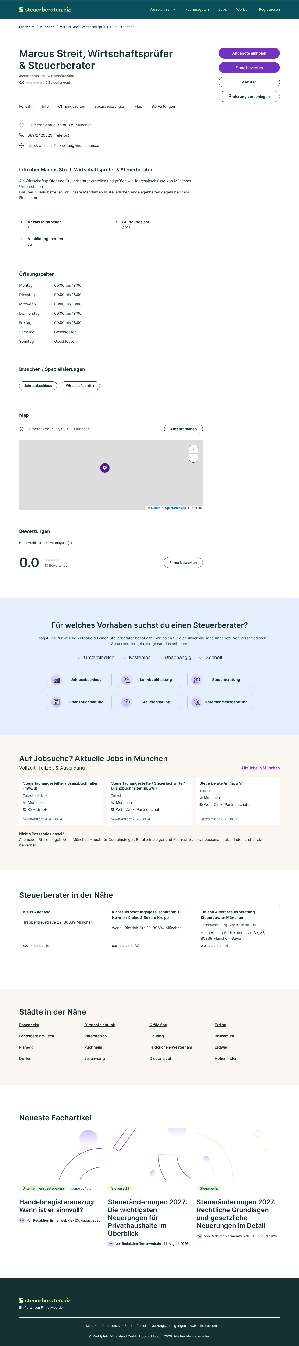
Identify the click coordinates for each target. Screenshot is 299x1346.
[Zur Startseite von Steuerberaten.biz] (45, 9)
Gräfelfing (158, 1024)
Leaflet (155, 508)
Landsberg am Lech (36, 1036)
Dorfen (25, 1058)
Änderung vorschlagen (249, 96)
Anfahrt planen (183, 429)
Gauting (157, 1036)
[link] (61, 801)
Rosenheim (29, 1024)
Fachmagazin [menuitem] (197, 9)
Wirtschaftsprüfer (80, 385)
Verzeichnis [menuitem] (160, 9)
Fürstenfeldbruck (99, 1024)
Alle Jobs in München (260, 768)
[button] (105, 469)
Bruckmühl (224, 1036)
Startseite (27, 27)
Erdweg (221, 1047)
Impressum (208, 1326)
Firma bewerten (183, 562)
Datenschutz (111, 1326)
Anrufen (249, 82)
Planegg (26, 1047)
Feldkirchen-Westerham (171, 1047)
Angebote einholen (249, 53)
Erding (220, 1024)
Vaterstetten (95, 1036)
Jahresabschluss (38, 385)
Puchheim (93, 1047)
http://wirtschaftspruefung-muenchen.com (65, 145)
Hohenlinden (226, 1058)
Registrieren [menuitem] (269, 9)
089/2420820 (40, 135)
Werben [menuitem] (242, 9)
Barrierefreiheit (136, 1326)
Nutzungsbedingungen (168, 1326)
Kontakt (92, 1326)
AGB (193, 1326)
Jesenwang (94, 1058)
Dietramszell (161, 1058)
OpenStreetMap (175, 508)
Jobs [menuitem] (222, 9)
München (47, 27)
